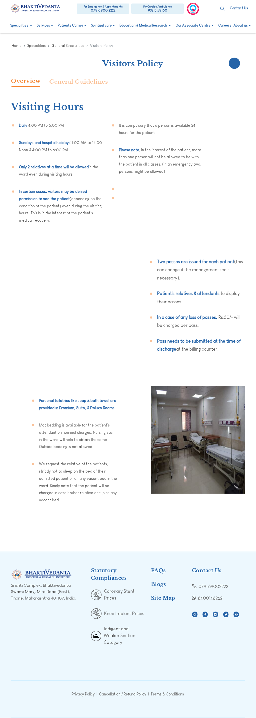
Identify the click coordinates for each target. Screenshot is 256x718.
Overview (25, 81)
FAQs (158, 570)
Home (17, 45)
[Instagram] (195, 614)
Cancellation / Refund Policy (122, 694)
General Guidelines (78, 81)
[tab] (30, 82)
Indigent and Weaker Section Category (119, 635)
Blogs (158, 584)
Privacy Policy (83, 694)
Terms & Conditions (167, 694)
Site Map (163, 598)
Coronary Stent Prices (119, 595)
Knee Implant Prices (124, 613)
